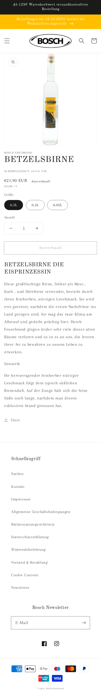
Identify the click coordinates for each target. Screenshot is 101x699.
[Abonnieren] (83, 622)
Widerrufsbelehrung (28, 549)
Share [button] (15, 420)
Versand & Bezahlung (29, 562)
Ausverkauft (50, 247)
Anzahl (9, 217)
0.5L (13, 205)
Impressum (20, 499)
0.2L (35, 205)
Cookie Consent (24, 575)
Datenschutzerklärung (30, 537)
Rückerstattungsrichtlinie (33, 524)
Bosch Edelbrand (55, 688)
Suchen (17, 474)
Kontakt (17, 486)
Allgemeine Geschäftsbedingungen (41, 512)
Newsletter (20, 587)
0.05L (57, 205)
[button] (7, 41)
